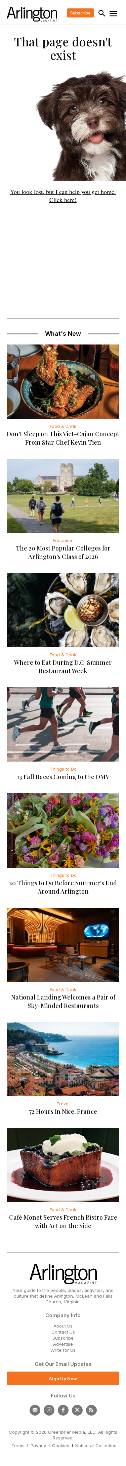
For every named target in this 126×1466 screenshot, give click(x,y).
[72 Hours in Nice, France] (63, 1059)
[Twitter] (77, 1410)
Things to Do (63, 769)
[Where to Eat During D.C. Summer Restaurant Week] (63, 610)
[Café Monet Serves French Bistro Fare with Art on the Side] (63, 1165)
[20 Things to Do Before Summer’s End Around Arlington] (63, 830)
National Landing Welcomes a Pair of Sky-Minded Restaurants (63, 1001)
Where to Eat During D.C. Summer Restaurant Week (63, 666)
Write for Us (63, 1350)
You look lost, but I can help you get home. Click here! (63, 196)
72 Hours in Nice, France (63, 1111)
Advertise (63, 1344)
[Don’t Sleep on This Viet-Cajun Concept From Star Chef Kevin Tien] (63, 381)
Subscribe (63, 1338)
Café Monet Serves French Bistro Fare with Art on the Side (63, 1221)
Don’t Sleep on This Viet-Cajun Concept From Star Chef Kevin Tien (63, 438)
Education (63, 540)
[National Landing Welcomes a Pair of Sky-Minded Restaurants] (63, 945)
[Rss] (91, 1410)
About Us (63, 1326)
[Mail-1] (35, 1410)
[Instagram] (49, 1410)
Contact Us (63, 1332)
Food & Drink (63, 426)
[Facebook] (63, 1410)
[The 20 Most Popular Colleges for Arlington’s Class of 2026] (63, 496)
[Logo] (32, 14)
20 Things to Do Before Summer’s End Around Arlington (63, 887)
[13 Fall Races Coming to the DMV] (63, 724)
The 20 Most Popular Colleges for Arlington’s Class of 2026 (63, 552)
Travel (63, 1103)
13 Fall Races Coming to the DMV (63, 777)
